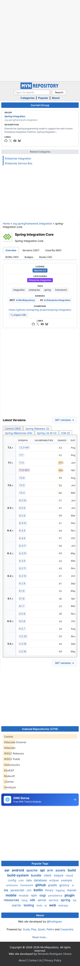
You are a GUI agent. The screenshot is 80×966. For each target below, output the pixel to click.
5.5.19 (22, 643)
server (42, 900)
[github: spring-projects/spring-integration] (33, 324)
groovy (64, 885)
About (56, 97)
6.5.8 (22, 515)
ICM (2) (65, 433)
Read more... (40, 937)
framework (61, 289)
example (66, 880)
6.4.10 (22, 523)
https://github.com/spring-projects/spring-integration (40, 309)
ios (6, 890)
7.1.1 (21, 454)
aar (7, 870)
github (41, 885)
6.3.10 (22, 553)
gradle (53, 885)
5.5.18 (22, 651)
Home (6, 223)
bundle (36, 875)
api (43, 870)
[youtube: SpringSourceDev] (14, 140)
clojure (59, 875)
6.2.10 (22, 575)
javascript (18, 890)
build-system (18, 875)
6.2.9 (22, 583)
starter (17, 905)
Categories (27, 97)
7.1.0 (21, 462)
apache (32, 870)
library (49, 890)
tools (39, 905)
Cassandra (66, 929)
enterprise (34, 289)
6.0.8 (22, 621)
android (18, 870)
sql (74, 900)
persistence (55, 895)
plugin (70, 895)
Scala (26, 929)
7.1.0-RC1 (24, 470)
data (29, 880)
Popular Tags (40, 863)
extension (12, 885)
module (24, 895)
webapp (63, 905)
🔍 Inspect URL (18, 314)
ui (46, 905)
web (53, 905)
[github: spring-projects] (5, 140)
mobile (11, 895)
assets (60, 870)
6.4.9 (22, 530)
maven (71, 890)
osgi (43, 895)
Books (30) (45, 257)
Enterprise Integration (18, 158)
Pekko (50, 929)
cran (21, 880)
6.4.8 (22, 538)
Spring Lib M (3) (47, 433)
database (41, 880)
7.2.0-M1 (24, 447)
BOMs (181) (12, 257)
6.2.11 (22, 568)
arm (50, 870)
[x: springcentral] (10, 140)
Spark (41, 929)
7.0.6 (22, 477)
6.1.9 (21, 590)
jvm (29, 890)
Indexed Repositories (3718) (40, 728)
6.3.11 (22, 545)
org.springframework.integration (32, 223)
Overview (10, 250)
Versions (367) (30, 250)
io (73, 885)
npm (34, 895)
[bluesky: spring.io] (19, 140)
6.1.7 (21, 605)
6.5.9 (22, 507)
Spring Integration (14, 116)
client (48, 875)
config (12, 880)
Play (33, 929)
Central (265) (13, 428)
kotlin (39, 890)
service (54, 900)
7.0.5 (22, 485)
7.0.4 (22, 492)
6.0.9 (22, 613)
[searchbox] (32, 92)
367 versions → (64, 420)
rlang (24, 900)
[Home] (40, 88)
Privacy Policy (52, 960)
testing (29, 905)
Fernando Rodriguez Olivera (54, 953)
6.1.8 (21, 598)
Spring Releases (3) (37, 428)
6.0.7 (22, 628)
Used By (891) (53, 250)
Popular (43, 97)
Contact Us (35, 960)
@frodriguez (54, 921)
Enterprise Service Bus (18, 163)
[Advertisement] (40, 40)
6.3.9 (22, 560)
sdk (33, 900)
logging (60, 890)
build (72, 870)
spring (47, 289)
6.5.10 (22, 500)
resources (12, 900)
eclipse (54, 880)
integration (19, 289)
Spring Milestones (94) (18, 433)
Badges (29, 257)
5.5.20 (23, 636)
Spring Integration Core (34, 234)
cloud (69, 875)
